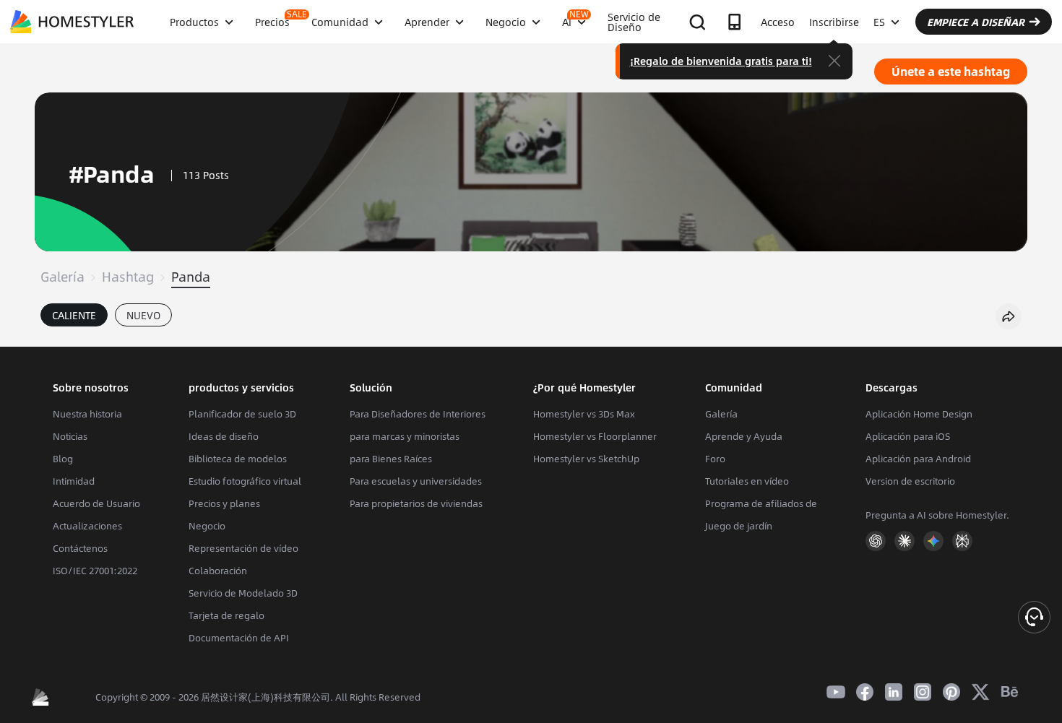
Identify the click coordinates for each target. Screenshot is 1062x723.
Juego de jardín (738, 526)
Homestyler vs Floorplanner (595, 436)
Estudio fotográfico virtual (245, 481)
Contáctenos (80, 548)
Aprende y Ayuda (743, 436)
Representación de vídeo (243, 548)
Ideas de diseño (224, 436)
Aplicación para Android (918, 458)
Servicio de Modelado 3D (243, 593)
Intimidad (74, 481)
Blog (63, 458)
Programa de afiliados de (761, 503)
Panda (190, 277)
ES (879, 22)
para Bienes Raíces (391, 458)
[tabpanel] (531, 339)
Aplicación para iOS (907, 436)
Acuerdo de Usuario (96, 503)
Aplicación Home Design (918, 414)
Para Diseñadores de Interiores (417, 414)
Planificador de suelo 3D (242, 414)
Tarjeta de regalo (226, 615)
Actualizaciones (87, 526)
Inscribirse (834, 22)
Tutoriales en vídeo (747, 481)
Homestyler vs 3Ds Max (584, 414)
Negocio (207, 526)
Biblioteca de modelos (238, 458)
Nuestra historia (87, 414)
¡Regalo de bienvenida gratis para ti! (721, 60)
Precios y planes (224, 503)
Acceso (778, 22)
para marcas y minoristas (404, 436)
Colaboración (218, 570)
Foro (715, 458)
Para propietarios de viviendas (416, 503)
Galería (62, 277)
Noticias (70, 436)
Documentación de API (239, 638)
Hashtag (128, 277)
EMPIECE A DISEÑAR (975, 22)
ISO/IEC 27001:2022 (95, 570)
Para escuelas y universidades (416, 481)
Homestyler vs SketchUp (586, 458)
